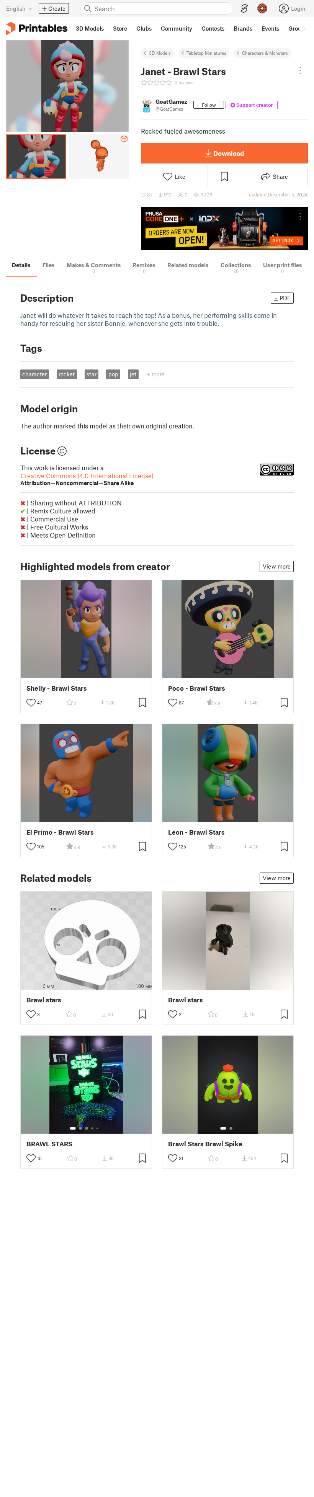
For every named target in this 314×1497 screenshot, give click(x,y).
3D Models (160, 53)
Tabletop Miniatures (206, 53)
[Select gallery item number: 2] (80, 1128)
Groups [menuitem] (297, 28)
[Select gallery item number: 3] (86, 1128)
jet (133, 374)
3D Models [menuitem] (90, 28)
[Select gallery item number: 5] (98, 1128)
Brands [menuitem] (243, 28)
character (34, 374)
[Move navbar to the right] (303, 28)
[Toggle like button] (31, 702)
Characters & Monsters (265, 53)
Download (228, 153)
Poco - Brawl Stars (196, 688)
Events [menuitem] (270, 28)
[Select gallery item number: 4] (92, 1128)
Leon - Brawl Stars (196, 832)
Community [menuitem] (176, 28)
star (91, 374)
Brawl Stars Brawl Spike (205, 1143)
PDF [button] (285, 297)
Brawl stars (43, 999)
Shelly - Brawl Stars (56, 688)
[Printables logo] (36, 28)
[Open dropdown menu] (300, 70)
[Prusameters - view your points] (262, 8)
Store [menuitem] (120, 28)
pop (113, 374)
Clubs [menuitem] (144, 28)
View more (277, 566)
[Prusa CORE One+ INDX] (224, 228)
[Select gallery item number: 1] (73, 1128)
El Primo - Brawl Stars (60, 832)
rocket (67, 374)
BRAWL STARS (49, 1143)
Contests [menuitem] (212, 28)
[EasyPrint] (244, 8)
